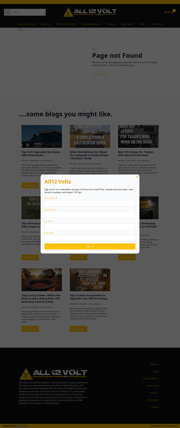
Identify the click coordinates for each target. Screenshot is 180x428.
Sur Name (50, 210)
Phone (49, 233)
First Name (51, 198)
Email (48, 221)
